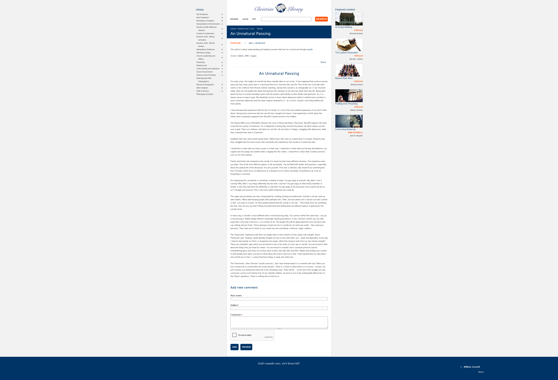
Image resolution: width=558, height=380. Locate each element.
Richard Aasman (356, 33)
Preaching (201, 62)
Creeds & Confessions (206, 33)
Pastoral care (243, 29)
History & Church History (207, 75)
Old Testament (203, 14)
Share (323, 62)
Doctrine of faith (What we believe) (207, 28)
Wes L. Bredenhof (257, 43)
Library (233, 29)
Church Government (205, 72)
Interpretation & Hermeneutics (209, 24)
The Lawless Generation (346, 53)
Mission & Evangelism (206, 85)
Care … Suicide (256, 29)
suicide (310, 49)
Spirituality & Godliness (206, 49)
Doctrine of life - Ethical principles (206, 38)
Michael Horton (357, 85)
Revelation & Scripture (206, 21)
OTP (254, 19)
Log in (245, 19)
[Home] (279, 8)
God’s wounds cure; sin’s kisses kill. (279, 363)
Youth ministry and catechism (209, 69)
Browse (234, 19)
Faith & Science (203, 91)
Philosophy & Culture (205, 94)
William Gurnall (472, 367)
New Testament (203, 17)
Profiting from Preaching (346, 104)
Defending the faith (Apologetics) (205, 79)
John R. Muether (356, 136)
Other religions (203, 88)
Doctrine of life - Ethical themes (206, 44)
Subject (234, 305)
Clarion (240, 56)
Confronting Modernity (345, 129)
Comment (236, 315)
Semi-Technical (355, 132)
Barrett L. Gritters (356, 59)
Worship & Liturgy (204, 53)
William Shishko (356, 110)
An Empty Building (343, 27)
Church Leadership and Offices (206, 57)
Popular (235, 43)
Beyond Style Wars (344, 78)
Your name (236, 295)
